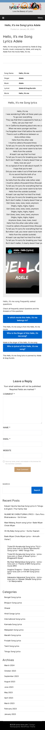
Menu (40, 17)
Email (6, 439)
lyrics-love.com (22, 7)
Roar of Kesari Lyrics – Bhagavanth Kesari (22, 557)
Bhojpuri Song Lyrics (13, 603)
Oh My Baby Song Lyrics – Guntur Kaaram (21, 531)
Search (6, 484)
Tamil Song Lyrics (11, 646)
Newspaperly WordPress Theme (22, 727)
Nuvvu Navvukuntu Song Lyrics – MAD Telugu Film (23, 549)
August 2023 (9, 681)
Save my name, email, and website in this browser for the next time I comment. (23, 463)
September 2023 (11, 676)
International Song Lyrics (14, 619)
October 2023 (10, 671)
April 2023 (8, 698)
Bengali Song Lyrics (12, 597)
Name (6, 427)
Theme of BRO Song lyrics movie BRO (23, 565)
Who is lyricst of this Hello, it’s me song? (22, 347)
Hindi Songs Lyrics (12, 613)
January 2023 (10, 714)
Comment (9, 394)
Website (7, 450)
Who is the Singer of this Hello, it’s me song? (22, 334)
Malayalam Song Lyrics (14, 630)
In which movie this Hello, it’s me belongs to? (22, 319)
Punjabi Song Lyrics (12, 640)
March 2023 (9, 703)
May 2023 (8, 692)
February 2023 (10, 709)
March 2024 (9, 665)
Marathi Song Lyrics (12, 635)
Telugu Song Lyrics (12, 651)
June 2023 (8, 687)
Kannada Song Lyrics (13, 624)
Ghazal (7, 608)
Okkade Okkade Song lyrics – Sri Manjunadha (24, 580)
